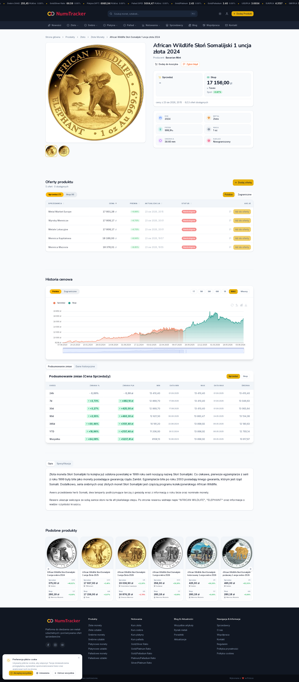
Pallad (130, 25)
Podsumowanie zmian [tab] (60, 366)
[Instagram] (55, 645)
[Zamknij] (79, 657)
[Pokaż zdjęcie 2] (64, 151)
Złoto (73, 25)
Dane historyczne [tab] (85, 366)
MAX (233, 291)
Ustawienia (44, 673)
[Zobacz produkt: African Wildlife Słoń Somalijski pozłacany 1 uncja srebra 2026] (237, 569)
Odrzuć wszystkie (65, 673)
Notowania (152, 25)
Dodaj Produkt (244, 13)
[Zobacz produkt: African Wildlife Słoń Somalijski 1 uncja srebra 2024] (62, 569)
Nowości (56, 25)
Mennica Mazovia (58, 247)
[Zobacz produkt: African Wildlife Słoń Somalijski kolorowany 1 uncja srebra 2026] (202, 569)
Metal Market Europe (59, 211)
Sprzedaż (233, 376)
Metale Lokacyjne (58, 229)
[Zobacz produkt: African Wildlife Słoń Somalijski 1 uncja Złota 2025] (97, 569)
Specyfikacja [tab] (64, 463)
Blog (194, 25)
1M (201, 291)
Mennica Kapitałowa (59, 238)
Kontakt (233, 25)
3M (209, 291)
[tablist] (71, 366)
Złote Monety (97, 37)
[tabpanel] (149, 407)
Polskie (229, 194)
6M (217, 291)
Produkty (70, 37)
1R (225, 291)
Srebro (91, 25)
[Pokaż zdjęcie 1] (51, 151)
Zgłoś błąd (192, 64)
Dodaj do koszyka (168, 64)
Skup (245, 376)
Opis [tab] (50, 463)
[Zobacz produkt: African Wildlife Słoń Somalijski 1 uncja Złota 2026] (132, 569)
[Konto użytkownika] (227, 14)
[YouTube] (62, 645)
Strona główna (52, 37)
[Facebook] (48, 645)
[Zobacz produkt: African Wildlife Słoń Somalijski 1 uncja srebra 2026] (167, 569)
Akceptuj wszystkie (23, 673)
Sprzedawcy (176, 25)
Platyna (111, 25)
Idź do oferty (242, 211)
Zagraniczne (245, 194)
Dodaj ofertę (245, 182)
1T (194, 291)
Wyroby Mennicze (58, 220)
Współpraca (213, 25)
